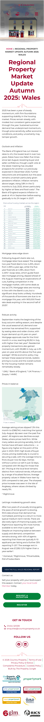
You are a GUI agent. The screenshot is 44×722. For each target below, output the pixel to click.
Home (9, 49)
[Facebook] (19, 644)
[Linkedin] (25, 644)
